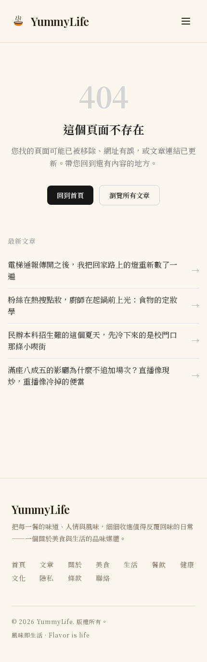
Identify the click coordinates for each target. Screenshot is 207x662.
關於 (75, 564)
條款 (75, 578)
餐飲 (159, 564)
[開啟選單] (185, 21)
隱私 (46, 578)
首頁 (19, 564)
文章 (46, 564)
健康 (187, 564)
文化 (19, 578)
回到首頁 (70, 195)
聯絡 (103, 578)
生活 (131, 564)
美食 (103, 564)
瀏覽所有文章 (129, 195)
